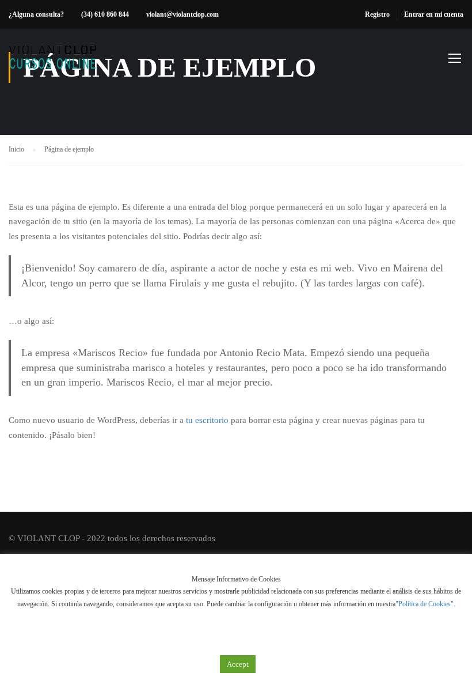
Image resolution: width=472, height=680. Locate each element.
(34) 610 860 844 (105, 14)
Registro (377, 14)
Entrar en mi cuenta (433, 14)
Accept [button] (238, 664)
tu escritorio (207, 420)
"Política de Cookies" (424, 604)
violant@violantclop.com (182, 14)
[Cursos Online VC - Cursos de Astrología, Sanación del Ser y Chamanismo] (53, 63)
